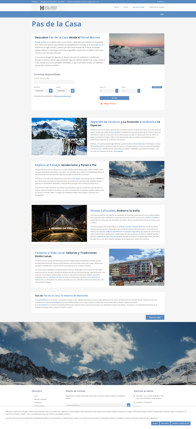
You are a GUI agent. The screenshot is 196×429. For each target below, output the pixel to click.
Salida (58, 87)
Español (34, 1)
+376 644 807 (61, 1)
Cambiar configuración (180, 423)
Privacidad (37, 403)
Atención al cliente (156, 7)
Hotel (126, 7)
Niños (124, 87)
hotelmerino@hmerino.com (90, 1)
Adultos (103, 87)
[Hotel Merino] (48, 7)
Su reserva (160, 1)
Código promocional (42, 78)
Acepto (155, 423)
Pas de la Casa (139, 7)
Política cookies (39, 406)
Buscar (114, 98)
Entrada (37, 87)
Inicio (117, 7)
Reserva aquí (155, 317)
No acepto (165, 423)
